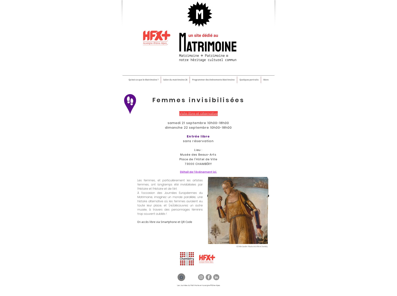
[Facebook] (209, 277)
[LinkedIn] (216, 277)
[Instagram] (201, 277)
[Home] (181, 277)
